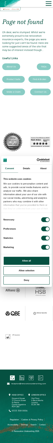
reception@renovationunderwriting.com (28, 384)
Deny (26, 280)
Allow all (26, 260)
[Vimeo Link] (31, 377)
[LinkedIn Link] (21, 377)
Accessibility (13, 425)
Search (33, 425)
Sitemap (24, 425)
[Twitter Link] (12, 377)
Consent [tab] (9, 168)
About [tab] (43, 168)
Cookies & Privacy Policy (32, 420)
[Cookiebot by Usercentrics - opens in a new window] (37, 160)
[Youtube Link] (40, 377)
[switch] (45, 228)
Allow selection (26, 270)
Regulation (14, 420)
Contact (42, 425)
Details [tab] (26, 168)
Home (7, 9)
